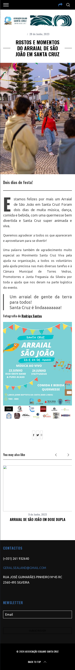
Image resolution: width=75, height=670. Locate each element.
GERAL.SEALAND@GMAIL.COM (24, 568)
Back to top (34, 661)
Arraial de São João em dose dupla (37, 519)
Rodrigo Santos (32, 316)
